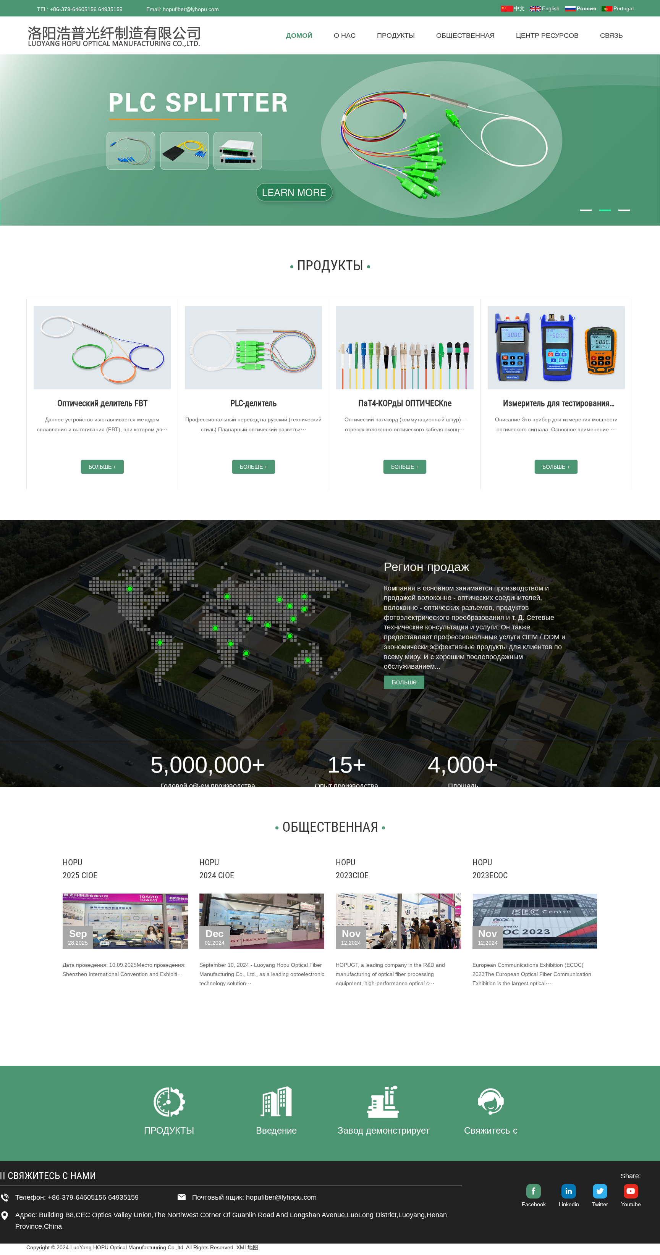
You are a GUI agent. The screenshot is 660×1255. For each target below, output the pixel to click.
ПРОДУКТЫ (396, 35)
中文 (519, 8)
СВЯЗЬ (611, 35)
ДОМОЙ (299, 35)
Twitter (600, 1204)
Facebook (534, 1204)
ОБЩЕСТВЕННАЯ (465, 35)
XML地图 (247, 1247)
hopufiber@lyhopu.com (281, 1197)
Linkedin (569, 1204)
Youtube (631, 1204)
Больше (404, 682)
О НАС (345, 35)
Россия (586, 8)
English (551, 8)
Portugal (623, 8)
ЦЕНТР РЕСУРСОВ (547, 35)
